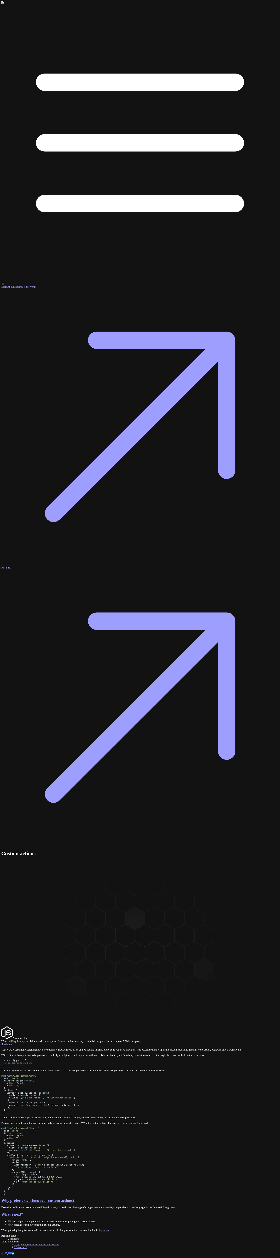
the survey (104, 1230)
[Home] (9, 2)
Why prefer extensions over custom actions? (38, 1200)
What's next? (12, 1214)
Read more (6, 1044)
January (21, 1041)
